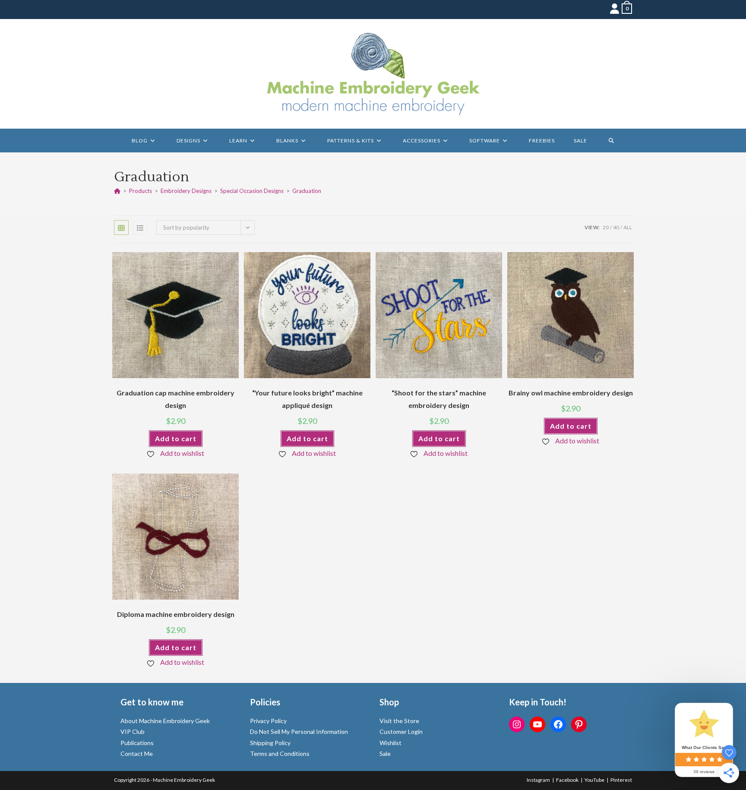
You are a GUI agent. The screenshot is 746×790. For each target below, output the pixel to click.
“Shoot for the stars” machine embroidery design (439, 399)
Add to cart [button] (175, 438)
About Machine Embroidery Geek (165, 720)
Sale (385, 753)
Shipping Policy (270, 742)
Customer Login (401, 731)
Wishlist (390, 742)
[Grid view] (121, 227)
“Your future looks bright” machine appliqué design (307, 399)
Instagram (538, 780)
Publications (137, 742)
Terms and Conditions (280, 753)
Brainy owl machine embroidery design (571, 393)
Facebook (567, 780)
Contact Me (136, 753)
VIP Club (132, 731)
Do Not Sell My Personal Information (299, 731)
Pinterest (621, 780)
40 (616, 227)
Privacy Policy (268, 720)
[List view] (140, 227)
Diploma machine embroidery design (175, 614)
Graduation (306, 190)
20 (606, 227)
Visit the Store (399, 720)
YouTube (594, 780)
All (627, 227)
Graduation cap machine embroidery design (175, 399)
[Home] (117, 190)
